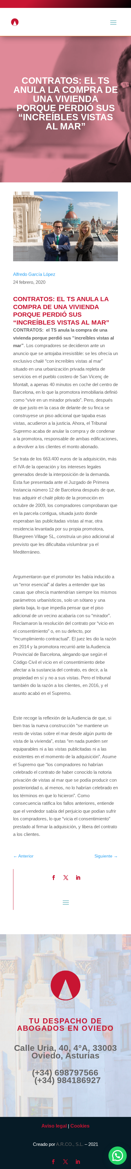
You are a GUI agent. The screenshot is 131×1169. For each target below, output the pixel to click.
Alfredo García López (34, 274)
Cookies (80, 1126)
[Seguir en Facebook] (53, 877)
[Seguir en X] (66, 877)
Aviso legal (54, 1126)
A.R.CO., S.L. (69, 1144)
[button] (117, 1155)
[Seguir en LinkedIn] (78, 877)
